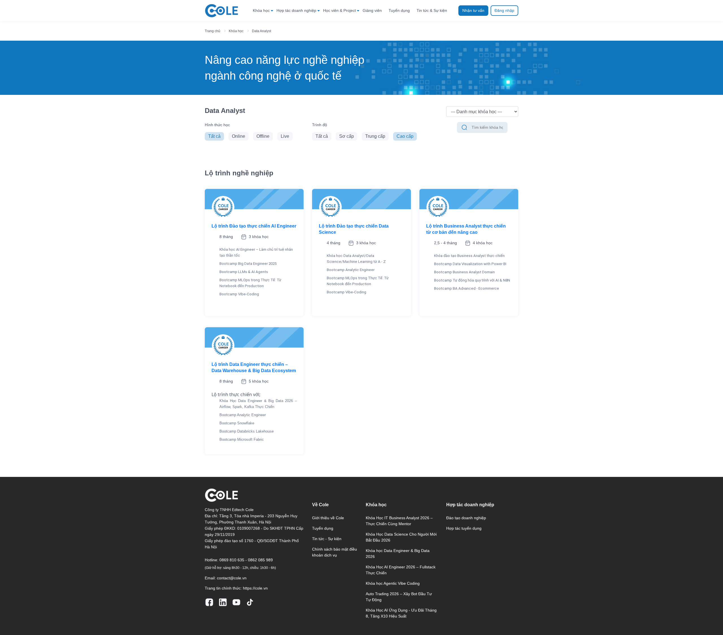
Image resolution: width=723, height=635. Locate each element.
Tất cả (214, 136)
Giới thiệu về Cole (328, 518)
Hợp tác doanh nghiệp (296, 10)
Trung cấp (375, 136)
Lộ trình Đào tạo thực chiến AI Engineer (254, 226)
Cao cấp (405, 136)
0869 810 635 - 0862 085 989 (246, 560)
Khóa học (261, 10)
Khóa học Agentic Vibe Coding (393, 583)
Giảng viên (372, 10)
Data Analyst (261, 31)
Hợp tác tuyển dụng (464, 528)
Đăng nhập (504, 10)
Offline (262, 136)
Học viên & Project (339, 10)
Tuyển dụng (399, 10)
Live (285, 136)
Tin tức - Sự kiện (326, 538)
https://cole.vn (255, 588)
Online (238, 136)
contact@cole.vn (232, 578)
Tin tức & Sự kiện (432, 10)
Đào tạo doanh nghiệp (466, 518)
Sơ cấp (346, 136)
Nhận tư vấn (473, 10)
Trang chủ (212, 31)
